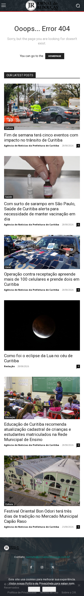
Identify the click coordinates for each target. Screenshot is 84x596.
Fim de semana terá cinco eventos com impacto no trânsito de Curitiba (41, 138)
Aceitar (34, 589)
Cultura (9, 128)
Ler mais (49, 589)
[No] (79, 585)
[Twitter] (53, 567)
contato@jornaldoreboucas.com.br (48, 556)
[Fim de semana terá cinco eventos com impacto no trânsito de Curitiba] (42, 107)
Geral (8, 267)
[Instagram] (42, 567)
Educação (10, 417)
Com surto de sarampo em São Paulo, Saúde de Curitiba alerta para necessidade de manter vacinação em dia (39, 211)
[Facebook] (31, 567)
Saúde (8, 196)
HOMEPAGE (54, 56)
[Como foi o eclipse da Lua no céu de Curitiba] (42, 325)
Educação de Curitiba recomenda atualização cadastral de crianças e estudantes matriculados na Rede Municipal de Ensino (37, 432)
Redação (9, 366)
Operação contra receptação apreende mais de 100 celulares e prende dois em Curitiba (41, 279)
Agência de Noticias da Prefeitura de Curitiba (31, 145)
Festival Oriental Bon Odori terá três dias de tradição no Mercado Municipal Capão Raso (41, 516)
